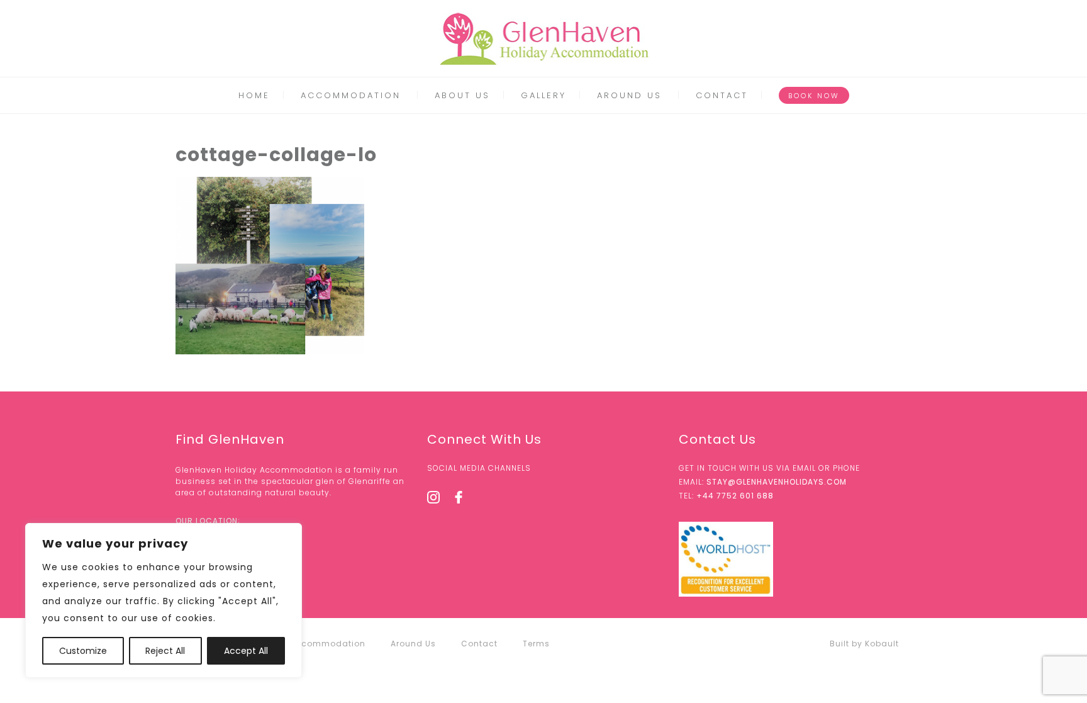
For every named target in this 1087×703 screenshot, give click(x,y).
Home (254, 95)
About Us (462, 95)
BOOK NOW (814, 96)
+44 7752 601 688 (735, 495)
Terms (536, 643)
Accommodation (351, 95)
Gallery (543, 95)
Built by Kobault (864, 643)
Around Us (629, 95)
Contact (722, 95)
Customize (83, 650)
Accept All (246, 650)
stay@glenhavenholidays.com (776, 481)
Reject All (165, 650)
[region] (163, 600)
